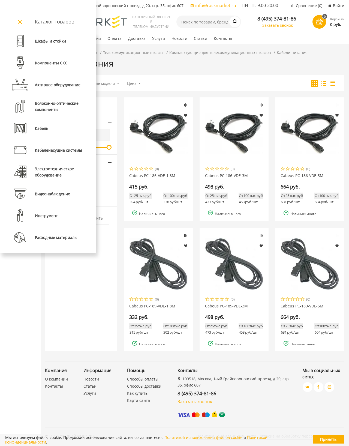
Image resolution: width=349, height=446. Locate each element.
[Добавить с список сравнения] (185, 105)
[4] (146, 169)
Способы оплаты (142, 379)
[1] (131, 169)
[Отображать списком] (323, 83)
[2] (136, 169)
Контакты (223, 38)
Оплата (114, 38)
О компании (56, 379)
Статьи (200, 38)
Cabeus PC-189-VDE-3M (226, 306)
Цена (132, 83)
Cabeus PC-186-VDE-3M (226, 175)
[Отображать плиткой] (314, 83)
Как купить (137, 393)
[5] (151, 169)
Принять (328, 439)
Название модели (98, 83)
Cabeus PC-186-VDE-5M (302, 175)
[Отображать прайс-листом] (332, 83)
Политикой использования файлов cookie (203, 437)
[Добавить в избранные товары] (185, 115)
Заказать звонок (277, 25)
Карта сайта (138, 400)
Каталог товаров (54, 21)
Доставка (137, 38)
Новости (179, 38)
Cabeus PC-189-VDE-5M (302, 306)
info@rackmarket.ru (215, 5)
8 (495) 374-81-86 (276, 18)
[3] (141, 169)
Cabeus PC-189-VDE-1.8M (152, 306)
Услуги (158, 38)
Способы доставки (144, 386)
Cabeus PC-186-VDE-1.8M (152, 175)
